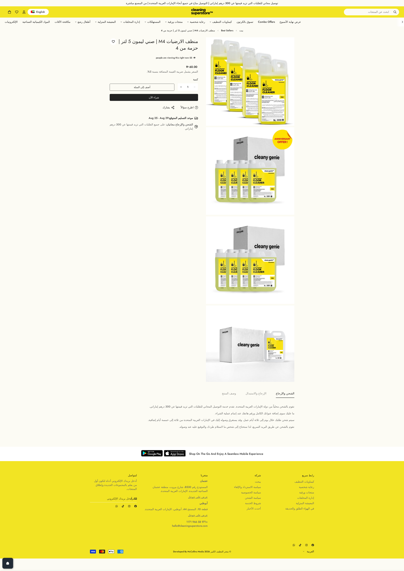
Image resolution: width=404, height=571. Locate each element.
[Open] (7, 563)
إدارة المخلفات (131, 22)
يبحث (258, 482)
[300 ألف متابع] (135, 506)
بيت (241, 30)
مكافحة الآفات (62, 22)
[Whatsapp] (116, 506)
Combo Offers (266, 22)
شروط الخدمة (253, 503)
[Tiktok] (123, 506)
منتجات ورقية (175, 22)
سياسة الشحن (253, 498)
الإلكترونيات (11, 22)
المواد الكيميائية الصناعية (36, 22)
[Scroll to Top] (6, 553)
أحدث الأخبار (254, 508)
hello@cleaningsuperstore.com (190, 526)
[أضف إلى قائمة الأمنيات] (113, 41)
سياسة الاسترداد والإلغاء (247, 487)
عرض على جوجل (198, 497)
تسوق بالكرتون (245, 22)
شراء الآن (154, 97)
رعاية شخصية (197, 22)
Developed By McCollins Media (188, 551)
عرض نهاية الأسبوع (290, 22)
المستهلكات (153, 22)
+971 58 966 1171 (197, 522)
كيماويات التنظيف (222, 22)
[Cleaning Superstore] (202, 12)
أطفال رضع (84, 22)
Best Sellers (227, 30)
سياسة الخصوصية (251, 492)
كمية (195, 79)
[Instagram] (129, 506)
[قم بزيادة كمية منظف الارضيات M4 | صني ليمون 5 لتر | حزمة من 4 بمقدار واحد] (181, 87)
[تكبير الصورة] (211, 44)
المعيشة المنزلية (107, 22)
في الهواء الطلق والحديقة (299, 508)
